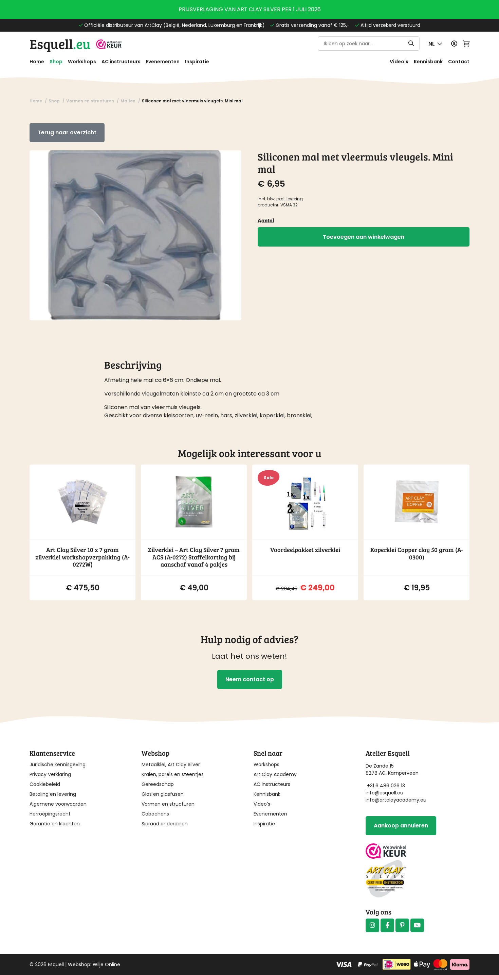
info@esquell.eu (385, 792)
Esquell (60, 43)
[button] (435, 43)
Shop (56, 61)
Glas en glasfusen (163, 794)
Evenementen (163, 61)
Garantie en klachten (55, 823)
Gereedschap (158, 784)
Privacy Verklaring (50, 774)
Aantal (266, 220)
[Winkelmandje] (466, 43)
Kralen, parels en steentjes (173, 774)
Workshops (82, 61)
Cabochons (155, 813)
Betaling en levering (53, 794)
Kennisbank (428, 61)
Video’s (262, 804)
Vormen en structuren (168, 804)
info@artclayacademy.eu (396, 799)
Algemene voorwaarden (58, 804)
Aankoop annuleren (401, 825)
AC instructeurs (121, 61)
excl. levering (289, 199)
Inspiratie (197, 61)
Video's (399, 61)
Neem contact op (249, 679)
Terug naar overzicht (67, 132)
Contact (458, 61)
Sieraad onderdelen (165, 823)
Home (37, 61)
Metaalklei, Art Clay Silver (171, 764)
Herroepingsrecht (50, 813)
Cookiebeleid (45, 784)
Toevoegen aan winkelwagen (363, 237)
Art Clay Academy (275, 774)
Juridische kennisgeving (58, 764)
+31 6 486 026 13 (386, 785)
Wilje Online (106, 964)
